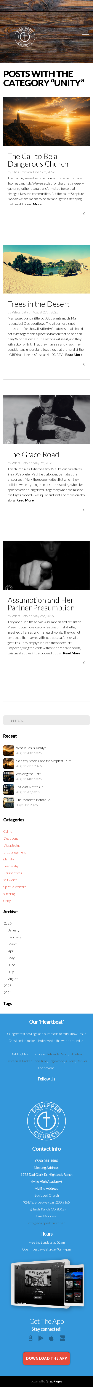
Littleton (76, 1054)
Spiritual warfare (14, 887)
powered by (46, 1381)
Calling (7, 831)
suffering (9, 894)
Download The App (46, 1358)
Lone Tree (40, 1061)
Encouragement (14, 852)
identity (8, 859)
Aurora (70, 1061)
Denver (81, 1061)
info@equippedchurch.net (46, 1223)
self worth (10, 880)
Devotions (10, 838)
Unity (7, 901)
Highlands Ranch (56, 1054)
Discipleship (11, 845)
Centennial (13, 1061)
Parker (27, 1061)
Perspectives (12, 873)
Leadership (11, 866)
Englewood (56, 1061)
